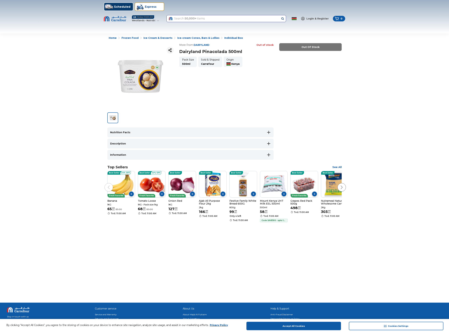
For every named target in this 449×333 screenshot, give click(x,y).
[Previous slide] (105, 183)
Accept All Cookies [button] (294, 326)
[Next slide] (338, 183)
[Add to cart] (131, 194)
